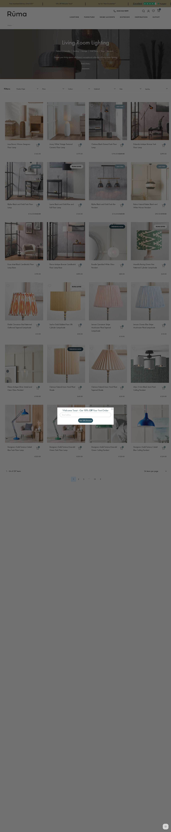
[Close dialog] (112, 409)
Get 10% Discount (85, 420)
